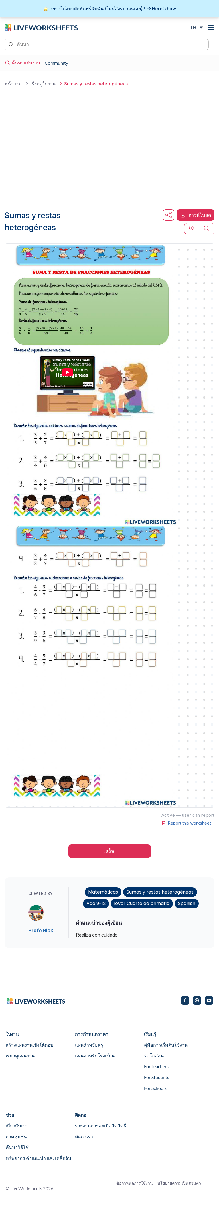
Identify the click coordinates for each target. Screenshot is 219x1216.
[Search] (11, 44)
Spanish (186, 903)
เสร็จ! (110, 851)
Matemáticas (103, 892)
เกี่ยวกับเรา (16, 1125)
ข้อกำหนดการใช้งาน (134, 1183)
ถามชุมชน (16, 1136)
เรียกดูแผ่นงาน (20, 1055)
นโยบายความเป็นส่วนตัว (179, 1183)
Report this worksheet (189, 823)
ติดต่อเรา (84, 1136)
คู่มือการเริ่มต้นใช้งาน (166, 1044)
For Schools (155, 1088)
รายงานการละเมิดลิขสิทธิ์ (100, 1125)
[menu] (211, 27)
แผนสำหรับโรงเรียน (95, 1055)
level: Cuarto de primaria (141, 903)
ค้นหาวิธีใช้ (17, 1147)
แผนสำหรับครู (89, 1044)
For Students (156, 1077)
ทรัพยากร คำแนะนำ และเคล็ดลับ (38, 1158)
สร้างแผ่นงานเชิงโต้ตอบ (29, 1044)
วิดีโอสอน (154, 1055)
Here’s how (164, 8)
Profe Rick (40, 930)
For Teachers (156, 1066)
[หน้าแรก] (41, 27)
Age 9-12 (96, 903)
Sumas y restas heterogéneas (160, 892)
